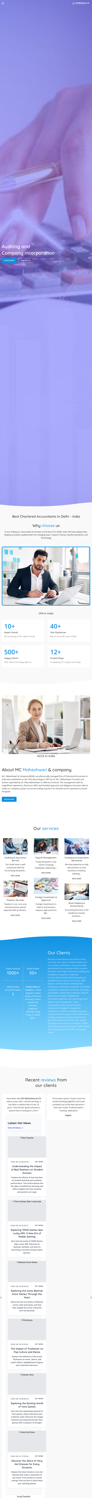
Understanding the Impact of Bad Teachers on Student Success (27, 1169)
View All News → (15, 1128)
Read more (15, 875)
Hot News (39, 1162)
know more (9, 799)
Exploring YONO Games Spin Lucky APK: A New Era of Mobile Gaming (27, 1233)
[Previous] (2, 254)
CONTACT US (26, 260)
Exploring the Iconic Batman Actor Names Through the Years (27, 1294)
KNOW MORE (9, 260)
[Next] (89, 254)
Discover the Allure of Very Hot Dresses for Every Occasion (27, 1464)
